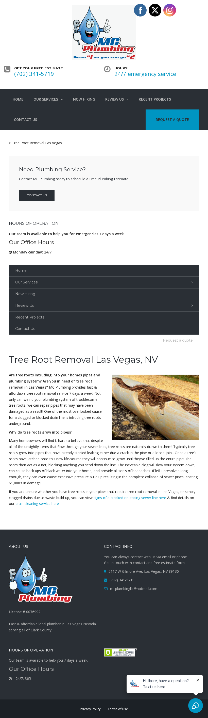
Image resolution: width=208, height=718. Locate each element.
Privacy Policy (90, 709)
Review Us (24, 305)
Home (21, 270)
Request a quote (178, 340)
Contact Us (25, 328)
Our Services (26, 282)
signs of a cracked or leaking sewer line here (130, 497)
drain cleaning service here (37, 503)
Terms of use (118, 709)
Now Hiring (25, 294)
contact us (37, 195)
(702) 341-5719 (34, 73)
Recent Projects (29, 317)
